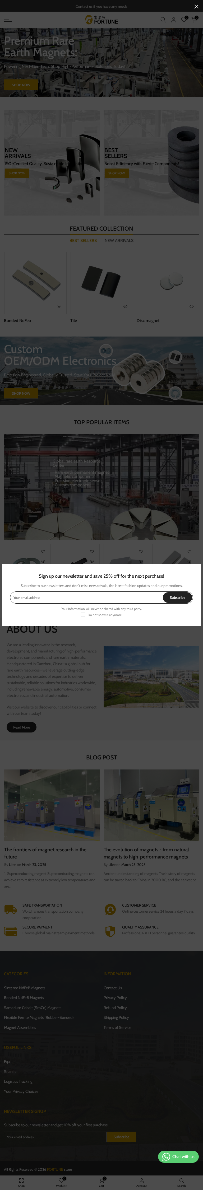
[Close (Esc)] (196, 6)
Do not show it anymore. (105, 615)
